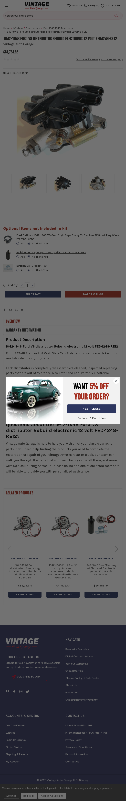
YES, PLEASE (92, 408)
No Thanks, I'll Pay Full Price (92, 418)
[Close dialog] (116, 381)
